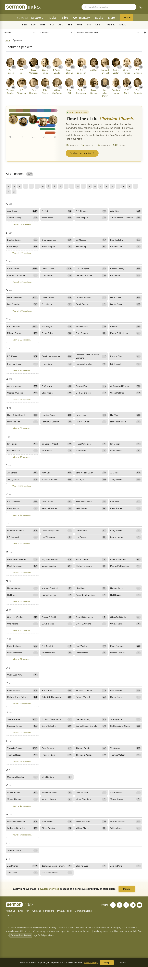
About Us (10, 911)
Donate (127, 17)
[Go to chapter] (144, 32)
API (27, 911)
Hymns (111, 24)
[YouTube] (139, 905)
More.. (112, 17)
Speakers (37, 17)
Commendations (83, 911)
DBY (97, 24)
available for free (49, 888)
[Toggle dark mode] (140, 7)
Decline (122, 962)
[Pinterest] (133, 905)
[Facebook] (113, 905)
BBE (69, 24)
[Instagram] (126, 905)
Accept (106, 962)
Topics (52, 17)
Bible (65, 17)
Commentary (81, 17)
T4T (89, 24)
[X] (119, 905)
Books (99, 17)
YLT (52, 24)
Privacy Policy (64, 911)
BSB (24, 24)
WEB (43, 24)
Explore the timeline (80, 153)
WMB (80, 24)
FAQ (20, 911)
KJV (33, 24)
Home (7, 40)
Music (122, 24)
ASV (60, 24)
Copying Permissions (43, 911)
